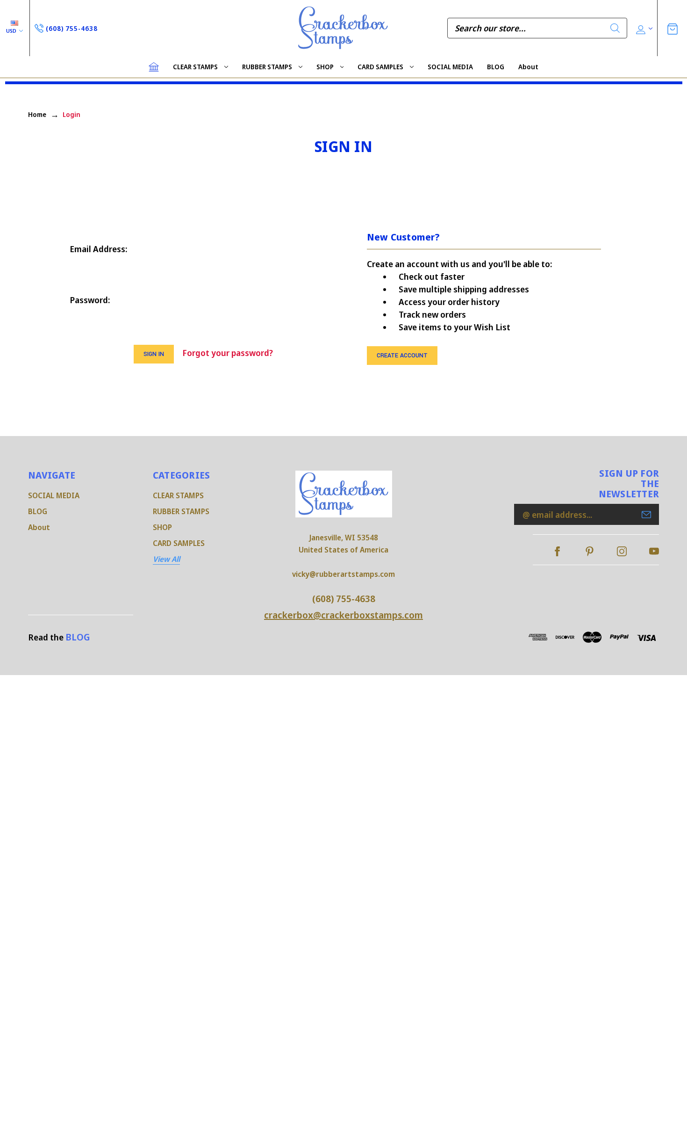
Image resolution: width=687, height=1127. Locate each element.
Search (615, 28)
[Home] (154, 67)
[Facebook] (557, 551)
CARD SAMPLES (380, 66)
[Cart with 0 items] (672, 28)
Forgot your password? (227, 352)
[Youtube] (654, 551)
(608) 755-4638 (343, 598)
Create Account (402, 355)
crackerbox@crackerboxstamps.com (343, 615)
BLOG (495, 66)
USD (12, 30)
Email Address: (98, 248)
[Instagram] (622, 551)
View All (166, 559)
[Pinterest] (589, 551)
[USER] (643, 28)
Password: (90, 299)
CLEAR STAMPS (195, 66)
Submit (646, 514)
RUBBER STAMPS (267, 66)
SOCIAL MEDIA (450, 66)
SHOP (325, 66)
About (528, 66)
